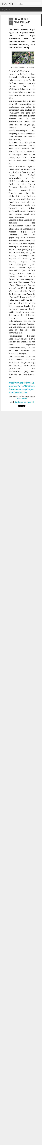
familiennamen (20, 402)
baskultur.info (22, 398)
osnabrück (30, 402)
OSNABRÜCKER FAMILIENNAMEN (21, 22)
